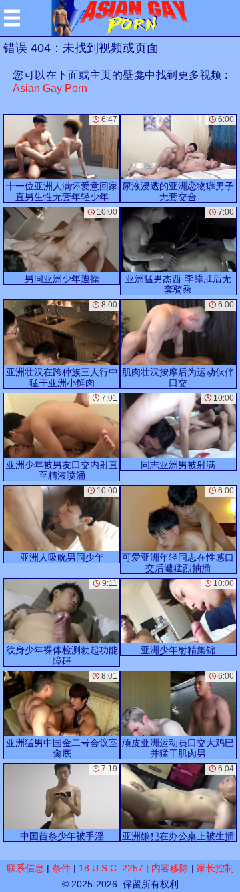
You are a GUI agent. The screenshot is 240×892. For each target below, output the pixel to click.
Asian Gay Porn (50, 88)
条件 (61, 868)
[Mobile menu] (12, 18)
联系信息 (25, 868)
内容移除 (170, 868)
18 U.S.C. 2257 (111, 868)
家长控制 (215, 868)
